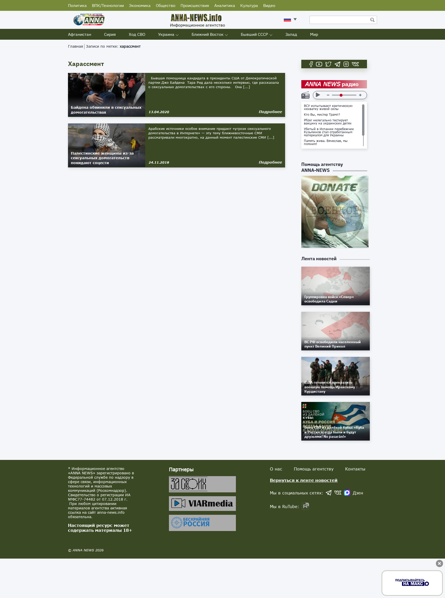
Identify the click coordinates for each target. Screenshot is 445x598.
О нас (276, 468)
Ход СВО (137, 34)
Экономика (140, 5)
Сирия (110, 34)
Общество (165, 5)
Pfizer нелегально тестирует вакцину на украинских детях (328, 122)
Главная (75, 46)
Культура (249, 5)
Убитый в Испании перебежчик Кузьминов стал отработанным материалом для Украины (329, 132)
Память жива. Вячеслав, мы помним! (326, 142)
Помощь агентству (313, 468)
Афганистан (79, 34)
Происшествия (195, 5)
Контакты (355, 468)
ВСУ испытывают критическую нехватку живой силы (328, 107)
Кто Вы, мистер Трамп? (322, 114)
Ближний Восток (208, 34)
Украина (166, 34)
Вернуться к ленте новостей (304, 480)
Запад (291, 34)
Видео (269, 5)
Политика (77, 5)
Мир (314, 34)
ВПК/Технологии (108, 5)
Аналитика (224, 5)
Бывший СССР (254, 34)
